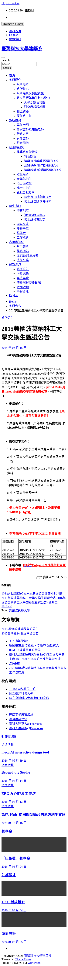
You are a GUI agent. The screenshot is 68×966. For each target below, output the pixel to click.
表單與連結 (16, 242)
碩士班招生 (24, 183)
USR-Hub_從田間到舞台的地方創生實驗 (34, 815)
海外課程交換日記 (29, 282)
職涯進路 (23, 111)
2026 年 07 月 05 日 (14, 941)
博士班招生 (24, 188)
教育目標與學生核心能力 (33, 97)
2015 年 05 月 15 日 (14, 347)
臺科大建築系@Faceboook (26, 728)
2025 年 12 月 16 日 (14, 822)
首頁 (12, 75)
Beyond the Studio (16, 772)
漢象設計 (15, 663)
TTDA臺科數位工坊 (22, 689)
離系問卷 (23, 251)
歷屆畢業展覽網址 (21, 714)
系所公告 (23, 269)
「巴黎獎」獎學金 (16, 858)
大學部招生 (24, 179)
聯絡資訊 (15, 39)
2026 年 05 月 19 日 (14, 760)
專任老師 (23, 125)
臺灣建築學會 (18, 719)
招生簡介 (23, 174)
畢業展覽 (23, 278)
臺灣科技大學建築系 (22, 48)
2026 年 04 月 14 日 (14, 780)
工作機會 (23, 237)
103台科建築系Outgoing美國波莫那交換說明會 (32, 593)
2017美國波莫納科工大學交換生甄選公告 (29, 598)
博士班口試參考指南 (37, 201)
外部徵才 (9, 875)
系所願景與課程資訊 (30, 93)
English (13, 34)
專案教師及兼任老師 (30, 129)
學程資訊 (23, 291)
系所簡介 (15, 79)
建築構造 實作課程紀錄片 (41, 165)
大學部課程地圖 (34, 102)
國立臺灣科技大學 (21, 693)
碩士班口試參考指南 (37, 197)
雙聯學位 (23, 228)
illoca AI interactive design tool (25, 752)
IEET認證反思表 (27, 255)
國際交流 (23, 224)
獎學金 (21, 233)
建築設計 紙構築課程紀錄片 (42, 170)
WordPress (34, 962)
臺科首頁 (15, 31)
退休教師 (23, 138)
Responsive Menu (13, 23)
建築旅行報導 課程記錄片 (41, 161)
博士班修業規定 (34, 219)
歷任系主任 (24, 116)
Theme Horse (23, 959)
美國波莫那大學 (19, 610)
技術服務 (23, 260)
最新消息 (15, 264)
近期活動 (23, 287)
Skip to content (10, 3)
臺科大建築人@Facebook (25, 723)
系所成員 (15, 120)
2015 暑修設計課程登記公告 (20, 629)
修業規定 (23, 210)
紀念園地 (23, 143)
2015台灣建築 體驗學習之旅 (20, 633)
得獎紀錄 (23, 273)
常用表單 (23, 246)
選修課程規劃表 (34, 215)
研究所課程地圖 (34, 107)
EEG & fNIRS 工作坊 (19, 794)
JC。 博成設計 (18, 641)
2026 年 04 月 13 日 (14, 801)
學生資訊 (15, 206)
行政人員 (23, 134)
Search (6, 60)
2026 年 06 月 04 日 (14, 866)
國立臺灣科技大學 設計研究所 (29, 698)
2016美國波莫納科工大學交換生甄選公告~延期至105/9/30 (34, 602)
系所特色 (23, 88)
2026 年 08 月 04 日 (14, 910)
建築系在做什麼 (27, 152)
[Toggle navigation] (3, 57)
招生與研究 (16, 147)
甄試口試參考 (26, 192)
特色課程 (30, 156)
